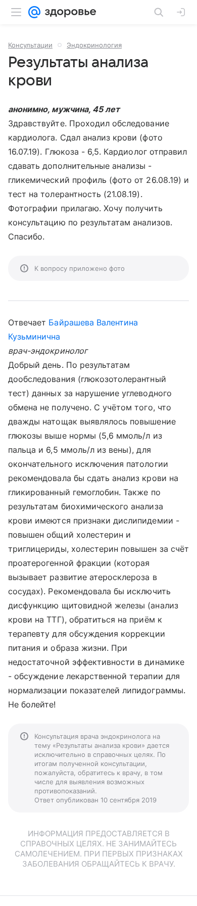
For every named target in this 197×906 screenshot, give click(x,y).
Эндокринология (94, 45)
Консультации (30, 45)
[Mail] (34, 12)
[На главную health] (68, 12)
